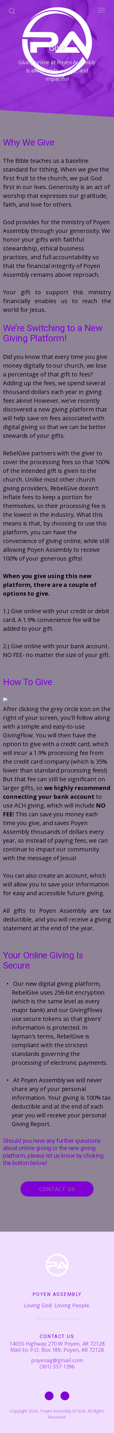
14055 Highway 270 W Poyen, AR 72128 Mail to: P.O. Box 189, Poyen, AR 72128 (57, 1346)
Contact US (57, 1188)
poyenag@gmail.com (57, 1360)
